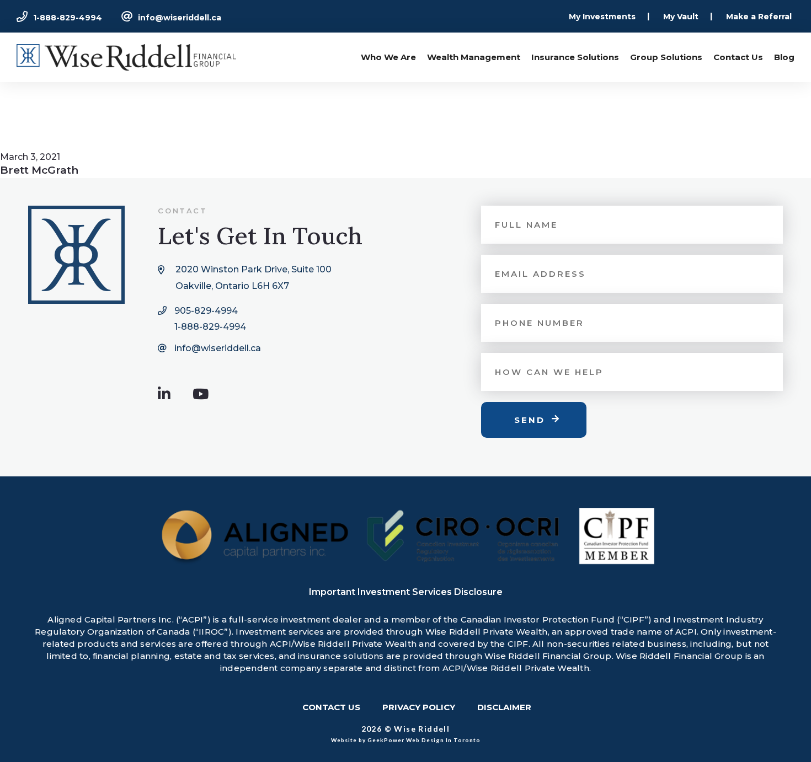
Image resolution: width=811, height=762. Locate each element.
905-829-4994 (206, 310)
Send (529, 420)
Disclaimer (504, 707)
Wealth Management (473, 57)
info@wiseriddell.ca (179, 18)
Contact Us (738, 57)
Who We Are (388, 57)
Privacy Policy (418, 707)
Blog (784, 57)
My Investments (602, 17)
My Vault (680, 17)
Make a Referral (759, 17)
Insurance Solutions (575, 57)
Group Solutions (666, 57)
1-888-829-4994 (67, 18)
